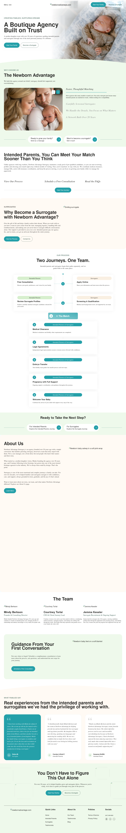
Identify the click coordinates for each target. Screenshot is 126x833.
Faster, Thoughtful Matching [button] (79, 89)
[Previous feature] (53, 92)
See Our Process (11, 239)
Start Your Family (98, 5)
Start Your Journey (63, 190)
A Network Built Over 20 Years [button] (81, 121)
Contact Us (26, 239)
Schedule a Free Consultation (23, 669)
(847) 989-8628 (109, 815)
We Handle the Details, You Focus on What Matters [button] (91, 114)
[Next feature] (58, 92)
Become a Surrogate (115, 5)
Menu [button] (6, 5)
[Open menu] (10, 5)
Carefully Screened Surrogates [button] (80, 96)
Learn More (10, 491)
